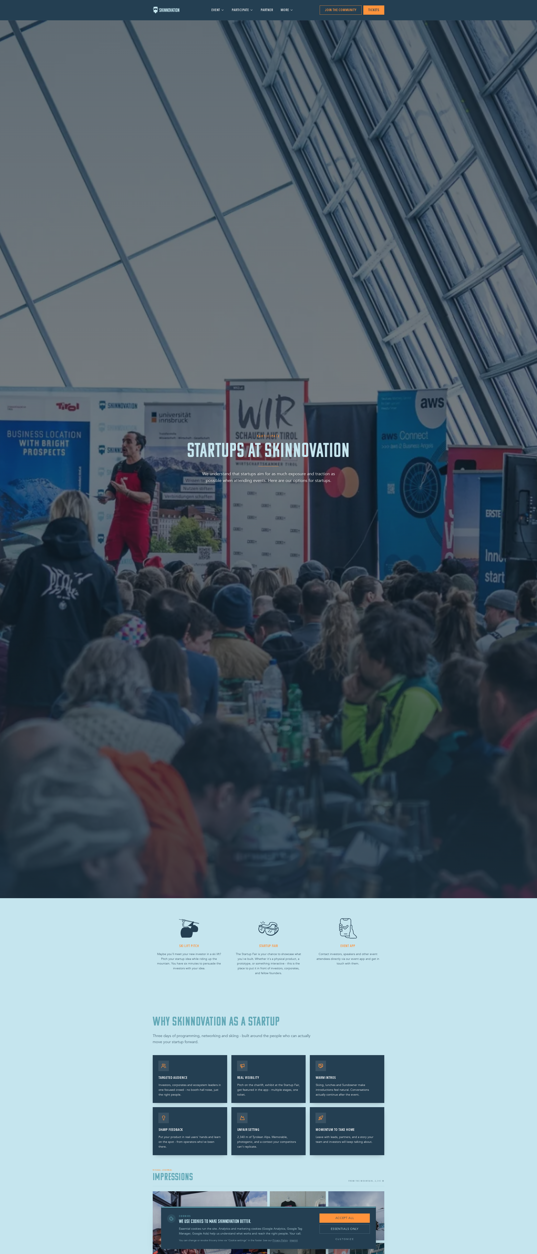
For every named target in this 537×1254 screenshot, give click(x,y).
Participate (240, 10)
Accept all (344, 1218)
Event (215, 10)
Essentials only (344, 1229)
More (285, 10)
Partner (267, 10)
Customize (344, 1239)
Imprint (294, 1240)
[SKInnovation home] (169, 10)
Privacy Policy (280, 1240)
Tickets (373, 10)
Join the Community (340, 10)
